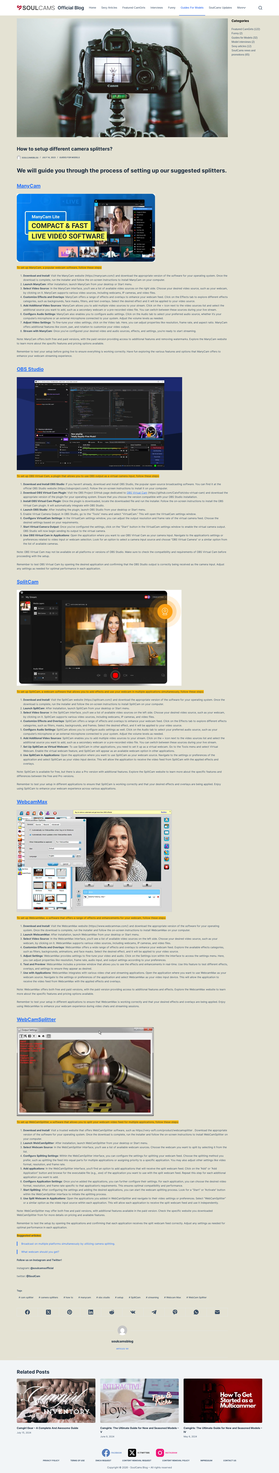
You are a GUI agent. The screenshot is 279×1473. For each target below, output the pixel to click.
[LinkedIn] (90, 1312)
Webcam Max (172, 1297)
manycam (84, 1297)
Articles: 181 (122, 1349)
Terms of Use (77, 1460)
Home (92, 7)
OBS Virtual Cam (137, 492)
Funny (172, 7)
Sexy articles (109, 7)
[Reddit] (111, 1312)
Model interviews (241, 42)
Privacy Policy (51, 1460)
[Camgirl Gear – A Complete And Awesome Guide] (56, 1401)
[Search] (260, 8)
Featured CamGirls (133, 7)
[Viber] (175, 1312)
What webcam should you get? (40, 1251)
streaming (152, 1297)
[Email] (217, 1312)
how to (68, 1297)
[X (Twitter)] (48, 1312)
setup (119, 1297)
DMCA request (103, 1460)
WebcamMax (32, 802)
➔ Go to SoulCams (252, 7)
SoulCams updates (220, 7)
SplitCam (27, 582)
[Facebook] (27, 1312)
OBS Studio (30, 369)
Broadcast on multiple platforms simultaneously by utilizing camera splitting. (68, 1243)
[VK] (133, 1312)
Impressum (206, 1460)
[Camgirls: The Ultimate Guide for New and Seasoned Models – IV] (223, 1401)
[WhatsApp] (196, 1312)
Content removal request (136, 1460)
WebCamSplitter (36, 1019)
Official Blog (71, 7)
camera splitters (48, 1297)
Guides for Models (192, 7)
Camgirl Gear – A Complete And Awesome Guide (47, 1428)
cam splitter (26, 1297)
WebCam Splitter (196, 1297)
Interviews (156, 7)
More (240, 7)
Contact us (229, 1460)
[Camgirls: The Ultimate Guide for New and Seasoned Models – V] (139, 1401)
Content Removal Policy (176, 1460)
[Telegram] (154, 1312)
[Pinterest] (69, 1312)
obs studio (103, 1297)
